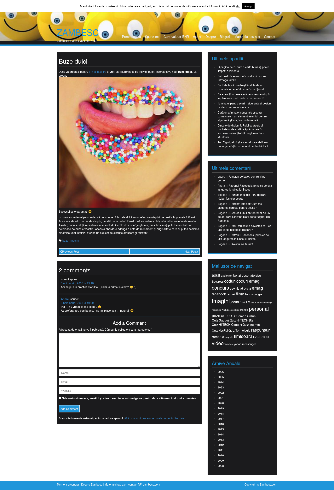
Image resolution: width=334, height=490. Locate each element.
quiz (225, 315)
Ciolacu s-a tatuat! (242, 244)
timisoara (243, 336)
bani (230, 275)
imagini (74, 240)
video (218, 342)
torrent (256, 337)
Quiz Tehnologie (239, 330)
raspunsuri (261, 330)
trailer (265, 336)
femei (231, 294)
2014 (221, 434)
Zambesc (78, 32)
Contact (269, 36)
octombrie (234, 309)
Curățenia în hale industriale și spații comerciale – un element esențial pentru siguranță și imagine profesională (242, 116)
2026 (221, 372)
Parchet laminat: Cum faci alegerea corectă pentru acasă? (240, 206)
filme (240, 294)
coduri (230, 281)
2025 (221, 377)
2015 (221, 429)
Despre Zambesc (91, 484)
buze (65, 240)
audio (224, 275)
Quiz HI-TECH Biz (241, 320)
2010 (221, 455)
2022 (221, 392)
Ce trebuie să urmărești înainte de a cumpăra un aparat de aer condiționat (241, 87)
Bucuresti (217, 281)
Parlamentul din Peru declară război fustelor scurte (242, 196)
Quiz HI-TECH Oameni (227, 324)
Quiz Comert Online (242, 316)
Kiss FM (245, 302)
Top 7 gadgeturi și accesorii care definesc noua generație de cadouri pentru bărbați (243, 144)
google (258, 294)
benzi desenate (244, 275)
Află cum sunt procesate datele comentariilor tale (154, 418)
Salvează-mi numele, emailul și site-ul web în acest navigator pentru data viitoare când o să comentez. (129, 398)
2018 (221, 413)
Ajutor (197, 36)
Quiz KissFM (220, 330)
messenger (267, 302)
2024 (221, 382)
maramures (256, 302)
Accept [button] (248, 6)
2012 (221, 445)
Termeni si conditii (68, 484)
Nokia (225, 309)
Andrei (65, 299)
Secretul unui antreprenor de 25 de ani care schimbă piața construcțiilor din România (244, 216)
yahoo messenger (245, 344)
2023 (221, 387)
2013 (221, 439)
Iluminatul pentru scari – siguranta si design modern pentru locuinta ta (244, 105)
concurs (220, 287)
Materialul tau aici (247, 36)
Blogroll (225, 36)
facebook (219, 294)
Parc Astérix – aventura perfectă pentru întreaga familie (242, 78)
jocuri (235, 301)
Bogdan (222, 235)
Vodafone (228, 344)
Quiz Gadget (220, 320)
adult (216, 275)
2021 (221, 398)
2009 (221, 460)
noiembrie (216, 309)
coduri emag (247, 281)
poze (216, 315)
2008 (221, 466)
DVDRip (247, 288)
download (236, 288)
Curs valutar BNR (176, 36)
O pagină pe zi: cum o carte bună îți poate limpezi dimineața (243, 69)
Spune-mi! (152, 36)
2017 (221, 419)
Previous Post (70, 251)
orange (243, 309)
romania (218, 336)
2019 (221, 408)
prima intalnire (97, 72)
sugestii (229, 337)
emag (257, 288)
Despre (210, 36)
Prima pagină (131, 36)
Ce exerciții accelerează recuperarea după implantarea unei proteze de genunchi (244, 96)
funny (249, 294)
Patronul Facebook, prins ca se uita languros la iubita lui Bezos (245, 187)
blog (258, 275)
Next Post (191, 251)
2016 (221, 424)
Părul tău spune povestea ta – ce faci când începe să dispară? (244, 228)
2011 (221, 450)
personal (259, 308)
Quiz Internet (251, 324)
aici (238, 6)
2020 (221, 403)
